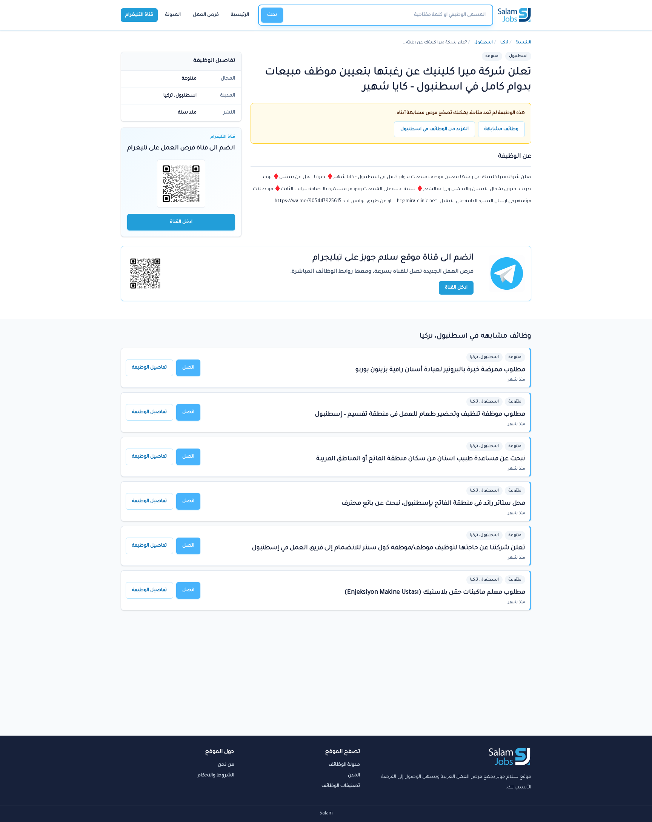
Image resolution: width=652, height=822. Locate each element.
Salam (326, 813)
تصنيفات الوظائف (340, 786)
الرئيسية (240, 15)
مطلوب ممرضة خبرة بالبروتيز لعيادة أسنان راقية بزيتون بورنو (440, 370)
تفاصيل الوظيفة (149, 367)
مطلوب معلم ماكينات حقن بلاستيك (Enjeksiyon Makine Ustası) (434, 592)
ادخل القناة (181, 222)
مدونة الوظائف (344, 765)
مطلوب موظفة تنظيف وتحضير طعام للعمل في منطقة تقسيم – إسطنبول (420, 414)
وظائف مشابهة (501, 129)
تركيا (504, 42)
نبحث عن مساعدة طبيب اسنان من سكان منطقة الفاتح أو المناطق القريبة (420, 459)
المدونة (173, 15)
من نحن (226, 765)
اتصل (188, 367)
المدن (354, 775)
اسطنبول (483, 42)
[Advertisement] (326, 679)
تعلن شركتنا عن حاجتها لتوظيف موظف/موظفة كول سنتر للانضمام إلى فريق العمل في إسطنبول (388, 548)
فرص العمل (206, 15)
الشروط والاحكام (216, 775)
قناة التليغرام (139, 15)
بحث (272, 15)
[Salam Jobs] (514, 15)
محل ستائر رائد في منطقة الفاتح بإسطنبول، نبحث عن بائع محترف (433, 503)
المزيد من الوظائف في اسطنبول (434, 129)
